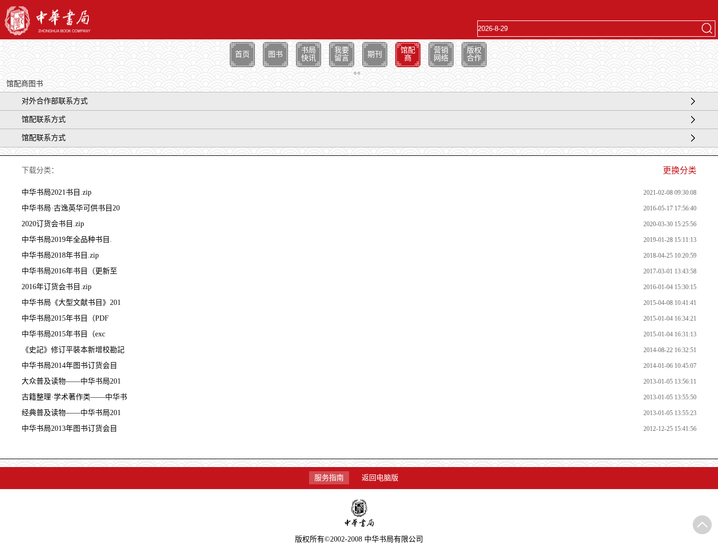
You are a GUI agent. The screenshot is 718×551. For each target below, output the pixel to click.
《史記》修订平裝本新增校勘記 (73, 350)
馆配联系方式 (44, 119)
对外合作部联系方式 (55, 101)
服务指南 (329, 478)
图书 (275, 54)
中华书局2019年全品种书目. (67, 239)
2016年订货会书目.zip (56, 287)
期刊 (374, 54)
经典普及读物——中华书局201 (71, 413)
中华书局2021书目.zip (56, 192)
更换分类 (679, 170)
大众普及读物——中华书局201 (71, 381)
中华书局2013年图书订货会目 (69, 428)
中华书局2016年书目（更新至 (69, 271)
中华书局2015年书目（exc (63, 334)
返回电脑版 (380, 478)
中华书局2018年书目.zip (60, 255)
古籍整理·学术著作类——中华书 (74, 397)
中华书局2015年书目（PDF (65, 318)
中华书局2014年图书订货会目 (69, 365)
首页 (242, 54)
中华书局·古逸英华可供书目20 (71, 208)
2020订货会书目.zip (53, 224)
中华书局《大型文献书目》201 (71, 302)
